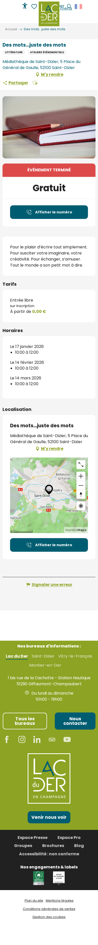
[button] (78, 7)
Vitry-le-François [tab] (75, 656)
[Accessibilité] (25, 6)
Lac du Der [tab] (17, 656)
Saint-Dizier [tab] (43, 656)
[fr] (78, 7)
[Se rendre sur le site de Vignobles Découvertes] (39, 878)
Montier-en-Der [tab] (45, 665)
